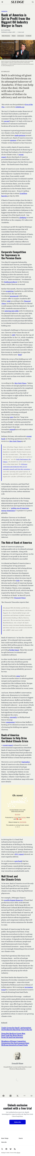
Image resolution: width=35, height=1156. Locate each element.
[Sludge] (17, 2)
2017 (13, 335)
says (11, 417)
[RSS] (15, 1149)
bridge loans (14, 650)
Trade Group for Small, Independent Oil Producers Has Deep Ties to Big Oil (16, 1028)
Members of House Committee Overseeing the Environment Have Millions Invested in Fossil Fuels (15, 1043)
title (17, 580)
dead (20, 355)
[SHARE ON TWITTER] (17, 1096)
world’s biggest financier (13, 900)
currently (13, 717)
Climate (13, 35)
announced (14, 296)
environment (20, 35)
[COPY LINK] (24, 1096)
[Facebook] (6, 1149)
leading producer (10, 282)
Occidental (28, 35)
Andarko (4, 11)
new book (18, 861)
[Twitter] (2, 1149)
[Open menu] (2, 2)
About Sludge (4, 1138)
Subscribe (17, 1122)
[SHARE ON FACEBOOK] (3, 1096)
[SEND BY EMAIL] (31, 1096)
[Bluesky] (10, 1149)
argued (12, 429)
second (6, 121)
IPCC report (19, 854)
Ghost (18, 1152)
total (8, 301)
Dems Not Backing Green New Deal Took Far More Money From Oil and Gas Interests (13, 1035)
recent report (8, 745)
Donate (21, 1138)
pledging (22, 217)
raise (18, 676)
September (26, 762)
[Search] (33, 2)
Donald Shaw (6, 30)
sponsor (13, 140)
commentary (10, 722)
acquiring (10, 291)
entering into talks (12, 311)
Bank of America (6, 35)
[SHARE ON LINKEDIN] (10, 1096)
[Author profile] (17, 1056)
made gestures (20, 135)
